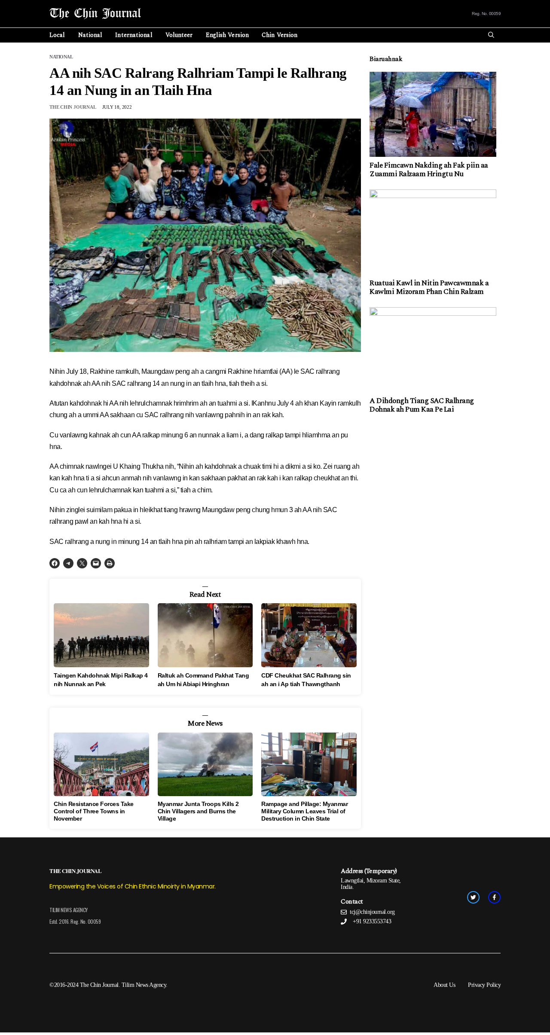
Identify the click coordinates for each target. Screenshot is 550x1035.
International (133, 35)
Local (57, 35)
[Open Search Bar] (491, 35)
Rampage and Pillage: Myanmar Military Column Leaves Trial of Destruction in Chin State (304, 811)
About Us (444, 985)
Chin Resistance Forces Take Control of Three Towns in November (94, 811)
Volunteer (179, 35)
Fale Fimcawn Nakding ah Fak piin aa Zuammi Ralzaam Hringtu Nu (429, 170)
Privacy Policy (484, 985)
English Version (227, 35)
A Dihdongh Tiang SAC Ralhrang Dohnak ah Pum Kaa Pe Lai (422, 405)
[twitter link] (473, 897)
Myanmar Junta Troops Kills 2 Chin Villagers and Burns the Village (198, 811)
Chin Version (279, 35)
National (90, 35)
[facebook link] (494, 897)
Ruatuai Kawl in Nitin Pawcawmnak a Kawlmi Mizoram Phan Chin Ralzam (429, 287)
